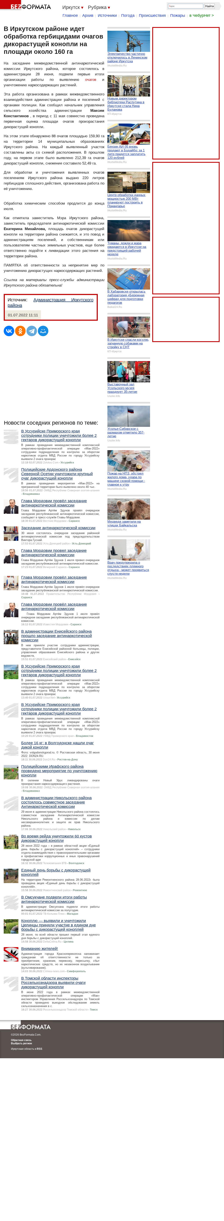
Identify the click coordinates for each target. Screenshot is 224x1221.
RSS (39, 1048)
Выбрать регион (21, 1043)
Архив (87, 15)
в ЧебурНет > (201, 15)
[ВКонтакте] (9, 331)
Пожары (177, 15)
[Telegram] (31, 331)
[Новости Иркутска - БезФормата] (26, 5)
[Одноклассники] (20, 331)
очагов (90, 80)
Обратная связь (21, 1040)
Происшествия (152, 15)
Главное (70, 15)
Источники (107, 15)
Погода (128, 15)
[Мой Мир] (43, 331)
